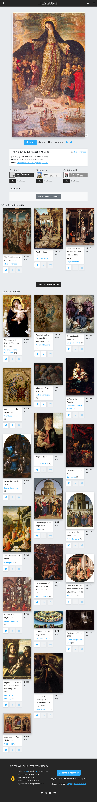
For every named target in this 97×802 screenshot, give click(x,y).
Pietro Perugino (73, 539)
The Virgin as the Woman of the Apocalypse (42, 338)
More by (48, 284)
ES (50, 709)
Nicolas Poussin (42, 596)
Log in (69, 784)
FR (15, 353)
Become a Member (69, 772)
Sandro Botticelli (42, 463)
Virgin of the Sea (42, 457)
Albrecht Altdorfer (11, 621)
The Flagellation (42, 252)
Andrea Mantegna (43, 395)
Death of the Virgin (74, 470)
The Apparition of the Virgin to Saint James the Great (43, 586)
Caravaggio (71, 477)
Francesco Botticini (43, 638)
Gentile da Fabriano (12, 416)
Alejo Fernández (79, 152)
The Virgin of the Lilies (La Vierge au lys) (11, 343)
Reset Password (80, 784)
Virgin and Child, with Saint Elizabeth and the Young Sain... (12, 685)
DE (6, 625)
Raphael (39, 529)
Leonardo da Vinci (11, 488)
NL (37, 348)
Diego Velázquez (42, 709)
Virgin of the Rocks (11, 481)
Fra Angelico (9, 562)
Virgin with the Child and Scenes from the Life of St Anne (75, 589)
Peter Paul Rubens (43, 345)
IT (5, 419)
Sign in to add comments (48, 196)
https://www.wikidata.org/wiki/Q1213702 (32, 163)
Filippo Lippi (9, 744)
